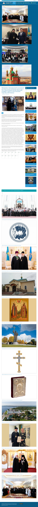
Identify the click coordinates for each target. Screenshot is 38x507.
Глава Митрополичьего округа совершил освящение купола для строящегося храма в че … (31, 153)
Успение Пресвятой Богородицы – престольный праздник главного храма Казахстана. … (30, 186)
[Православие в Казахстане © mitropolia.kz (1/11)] (3, 153)
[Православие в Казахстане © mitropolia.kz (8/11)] (6, 156)
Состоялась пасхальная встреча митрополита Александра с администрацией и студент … (12, 499)
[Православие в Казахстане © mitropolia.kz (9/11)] (10, 156)
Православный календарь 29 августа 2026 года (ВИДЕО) (31, 143)
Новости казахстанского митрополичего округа (13, 190)
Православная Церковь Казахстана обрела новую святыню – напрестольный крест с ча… (12, 374)
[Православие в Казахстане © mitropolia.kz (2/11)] (6, 153)
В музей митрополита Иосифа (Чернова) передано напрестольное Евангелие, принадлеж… (12, 400)
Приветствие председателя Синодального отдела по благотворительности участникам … (12, 245)
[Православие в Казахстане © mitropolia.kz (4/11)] (13, 153)
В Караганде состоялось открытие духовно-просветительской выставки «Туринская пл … (31, 164)
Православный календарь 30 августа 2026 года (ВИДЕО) (31, 100)
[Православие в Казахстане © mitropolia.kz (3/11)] (10, 153)
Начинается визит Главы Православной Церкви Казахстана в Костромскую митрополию (12, 422)
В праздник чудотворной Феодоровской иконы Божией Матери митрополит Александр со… (30, 122)
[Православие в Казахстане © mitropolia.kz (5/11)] (16, 153)
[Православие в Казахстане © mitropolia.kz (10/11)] (13, 156)
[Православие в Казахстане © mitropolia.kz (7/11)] (3, 156)
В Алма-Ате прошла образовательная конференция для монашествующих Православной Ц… (30, 175)
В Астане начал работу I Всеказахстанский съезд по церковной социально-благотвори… (30, 111)
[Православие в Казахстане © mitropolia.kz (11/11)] (16, 156)
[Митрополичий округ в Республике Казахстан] (7, 3)
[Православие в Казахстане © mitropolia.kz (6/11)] (20, 153)
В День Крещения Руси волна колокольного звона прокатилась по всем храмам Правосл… (12, 348)
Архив (35, 0)
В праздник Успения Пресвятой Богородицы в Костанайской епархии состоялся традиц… (31, 132)
